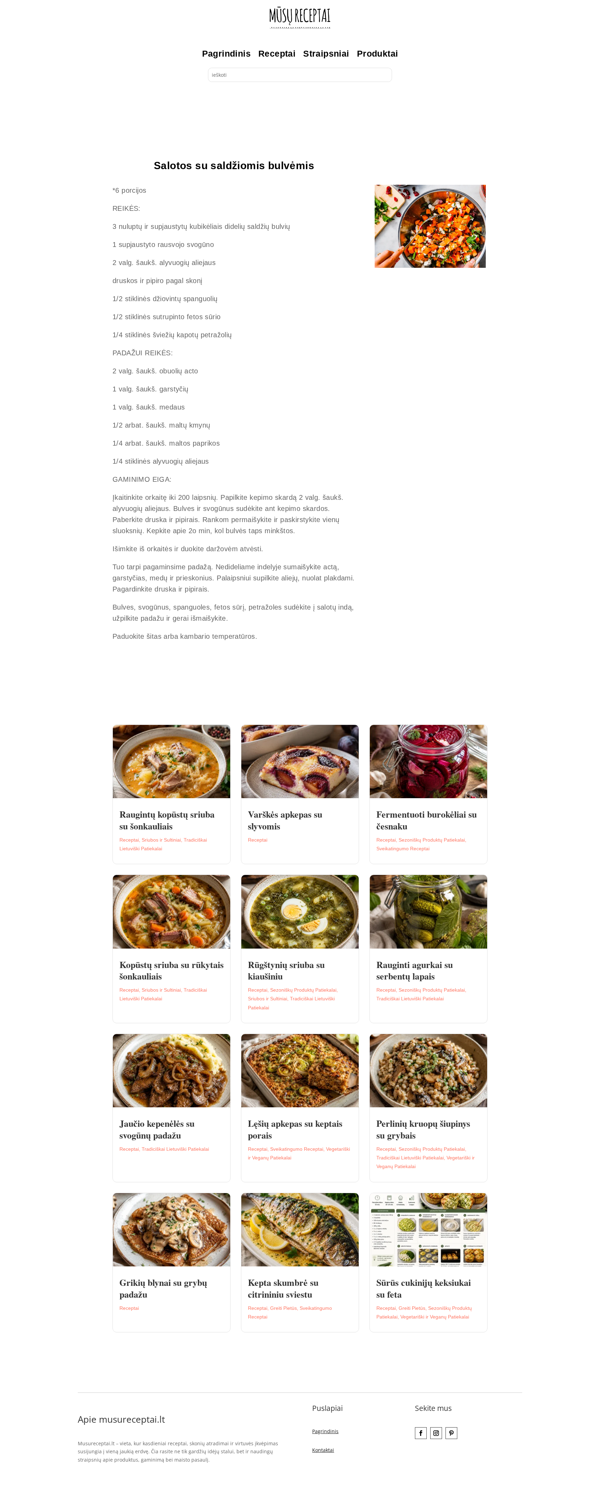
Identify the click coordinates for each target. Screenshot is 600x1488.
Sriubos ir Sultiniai (161, 840)
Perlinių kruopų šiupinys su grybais (423, 1129)
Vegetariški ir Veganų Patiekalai (434, 1317)
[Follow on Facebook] (421, 1433)
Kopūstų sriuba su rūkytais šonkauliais (171, 970)
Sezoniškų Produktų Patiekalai (432, 840)
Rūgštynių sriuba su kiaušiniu (286, 970)
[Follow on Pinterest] (451, 1433)
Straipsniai (326, 53)
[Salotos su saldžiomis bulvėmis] (430, 266)
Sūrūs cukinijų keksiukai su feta (423, 1288)
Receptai (276, 53)
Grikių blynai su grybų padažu (163, 1288)
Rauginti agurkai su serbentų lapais (414, 970)
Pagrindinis (226, 53)
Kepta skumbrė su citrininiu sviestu (283, 1288)
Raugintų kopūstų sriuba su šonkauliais (167, 820)
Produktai (377, 53)
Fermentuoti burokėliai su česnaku (426, 820)
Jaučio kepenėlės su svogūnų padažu (156, 1129)
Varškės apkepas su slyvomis (285, 820)
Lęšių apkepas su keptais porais (295, 1129)
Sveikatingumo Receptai (403, 848)
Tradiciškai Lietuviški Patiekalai (410, 998)
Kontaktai (323, 1450)
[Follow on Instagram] (436, 1433)
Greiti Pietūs (283, 1308)
